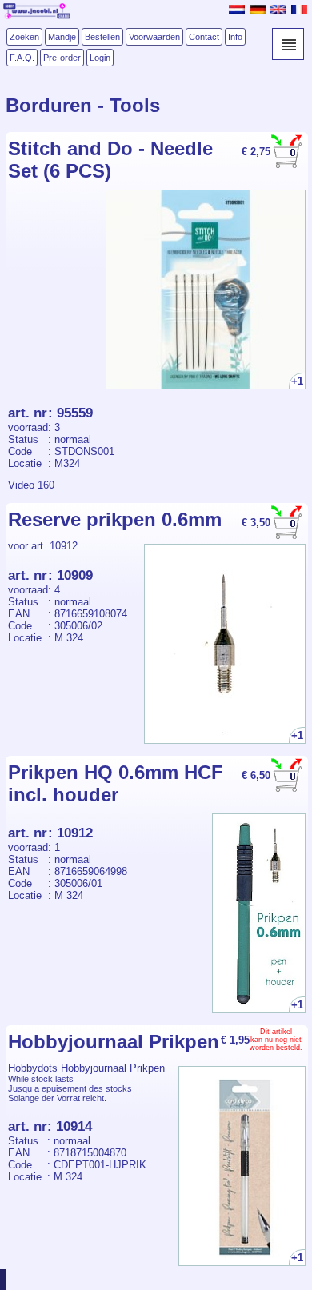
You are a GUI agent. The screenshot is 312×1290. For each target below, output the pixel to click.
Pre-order (62, 57)
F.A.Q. (22, 57)
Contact (204, 37)
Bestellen (102, 37)
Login (100, 57)
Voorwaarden (154, 37)
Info (235, 37)
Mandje (62, 37)
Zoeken (24, 37)
